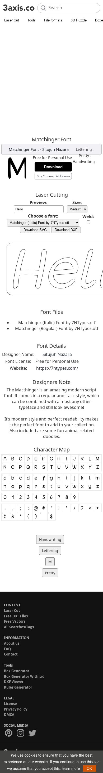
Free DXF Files (16, 616)
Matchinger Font (24, 149)
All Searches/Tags (19, 627)
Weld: (88, 216)
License (10, 703)
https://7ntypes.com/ (57, 368)
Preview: (39, 202)
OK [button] (89, 768)
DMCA (9, 714)
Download (53, 167)
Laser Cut (11, 19)
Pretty (84, 155)
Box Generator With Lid (24, 676)
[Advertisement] (51, 79)
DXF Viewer (14, 681)
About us (11, 643)
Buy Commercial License (53, 176)
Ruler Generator (18, 687)
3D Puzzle (79, 19)
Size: (77, 202)
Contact (11, 654)
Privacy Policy (15, 709)
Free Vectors (14, 621)
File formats (53, 19)
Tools (31, 19)
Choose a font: (43, 216)
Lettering (84, 149)
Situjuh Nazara (55, 149)
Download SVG (35, 230)
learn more (71, 768)
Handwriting (84, 161)
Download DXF (66, 230)
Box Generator (16, 670)
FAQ (7, 649)
